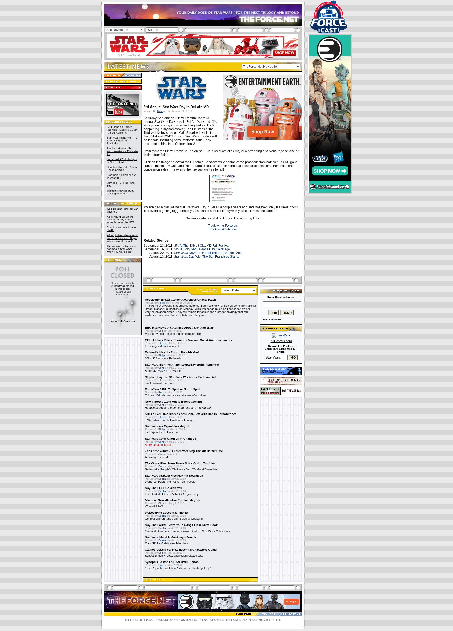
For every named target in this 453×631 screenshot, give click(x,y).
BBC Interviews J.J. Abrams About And (179, 327)
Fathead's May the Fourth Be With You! (172, 352)
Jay (160, 454)
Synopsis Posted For (172, 562)
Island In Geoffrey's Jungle (170, 537)
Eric (160, 330)
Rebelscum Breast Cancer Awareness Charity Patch (180, 299)
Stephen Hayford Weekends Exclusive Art (122, 151)
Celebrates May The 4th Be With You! (185, 451)
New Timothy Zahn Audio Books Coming (122, 168)
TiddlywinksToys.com (223, 225)
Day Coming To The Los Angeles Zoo (208, 253)
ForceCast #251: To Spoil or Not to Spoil (122, 160)
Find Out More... (273, 319)
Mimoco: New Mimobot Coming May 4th (120, 192)
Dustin (162, 478)
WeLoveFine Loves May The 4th (167, 512)
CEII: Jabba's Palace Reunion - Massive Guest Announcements (122, 129)
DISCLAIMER (233, 619)
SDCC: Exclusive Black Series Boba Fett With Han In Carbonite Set (190, 414)
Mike (160, 111)
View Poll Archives (123, 321)
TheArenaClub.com (223, 229)
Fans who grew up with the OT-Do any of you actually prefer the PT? (120, 219)
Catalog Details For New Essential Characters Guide (181, 549)
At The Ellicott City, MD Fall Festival (201, 245)
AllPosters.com (281, 341)
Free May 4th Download (174, 475)
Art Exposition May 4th (167, 426)
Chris (161, 343)
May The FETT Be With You (163, 488)
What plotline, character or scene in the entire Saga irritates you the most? (122, 238)
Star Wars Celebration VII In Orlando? (170, 438)
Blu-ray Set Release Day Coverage (202, 249)
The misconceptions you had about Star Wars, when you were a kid (121, 249)
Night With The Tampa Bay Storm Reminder (122, 140)
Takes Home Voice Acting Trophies (180, 463)
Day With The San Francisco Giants (206, 256)
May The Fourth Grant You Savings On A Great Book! (182, 525)
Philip (161, 302)
